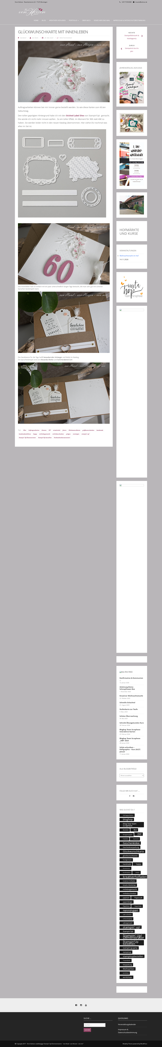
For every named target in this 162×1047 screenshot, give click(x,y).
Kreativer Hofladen (57, 20)
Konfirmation (126, 872)
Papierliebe (138, 906)
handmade (100, 430)
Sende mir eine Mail (102, 20)
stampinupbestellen (133, 956)
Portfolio (73, 20)
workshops (127, 977)
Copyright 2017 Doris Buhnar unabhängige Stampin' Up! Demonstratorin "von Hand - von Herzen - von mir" (50, 1044)
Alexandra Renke (46, 360)
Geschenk (136, 839)
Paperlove (126, 906)
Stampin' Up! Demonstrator (27, 438)
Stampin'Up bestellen (45, 438)
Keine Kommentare (66, 38)
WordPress (143, 1044)
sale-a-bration (127, 914)
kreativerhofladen (135, 876)
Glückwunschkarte (74, 430)
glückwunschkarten (130, 856)
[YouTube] (86, 1005)
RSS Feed (129, 672)
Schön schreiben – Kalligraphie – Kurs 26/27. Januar (130, 749)
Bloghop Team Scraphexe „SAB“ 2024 (130, 739)
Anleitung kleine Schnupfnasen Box (127, 688)
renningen (76, 434)
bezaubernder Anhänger (53, 357)
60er (24, 430)
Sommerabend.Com (64, 360)
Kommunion (126, 868)
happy (35, 434)
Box (135, 830)
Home (36, 20)
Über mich (86, 20)
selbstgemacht (127, 923)
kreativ (137, 872)
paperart (126, 898)
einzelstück (56, 430)
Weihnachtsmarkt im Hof (129, 256)
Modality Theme (128, 1044)
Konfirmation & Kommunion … (131, 679)
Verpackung (127, 965)
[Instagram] (133, 796)
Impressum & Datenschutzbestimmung (129, 20)
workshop (126, 973)
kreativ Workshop (129, 885)
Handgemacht (127, 860)
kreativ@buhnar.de (141, 2)
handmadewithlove (25, 434)
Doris (36, 38)
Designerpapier (127, 835)
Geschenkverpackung (131, 847)
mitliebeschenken (58, 434)
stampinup (127, 952)
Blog (44, 20)
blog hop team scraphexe (129, 824)
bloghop (128, 819)
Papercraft (138, 898)
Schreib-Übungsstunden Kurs (132, 723)
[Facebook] (130, 796)
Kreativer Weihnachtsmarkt (131, 696)
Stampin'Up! (128, 931)
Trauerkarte (126, 960)
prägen (68, 434)
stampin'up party (130, 948)
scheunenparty (127, 919)
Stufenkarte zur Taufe (129, 709)
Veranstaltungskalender (127, 1024)
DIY (50, 430)
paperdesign (127, 902)
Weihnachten (128, 969)
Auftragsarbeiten (34, 430)
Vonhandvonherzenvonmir (62, 438)
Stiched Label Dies (74, 115)
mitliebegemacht (44, 434)
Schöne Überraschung (129, 716)
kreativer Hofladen (129, 881)
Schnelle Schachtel (127, 702)
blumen (44, 430)
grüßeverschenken (88, 430)
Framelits (125, 839)
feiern (64, 430)
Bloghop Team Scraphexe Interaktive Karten (130, 731)
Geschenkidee (131, 843)
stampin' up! (85, 434)
